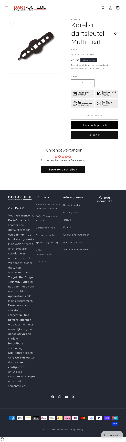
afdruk (67, 219)
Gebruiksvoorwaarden (76, 234)
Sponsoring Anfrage (47, 242)
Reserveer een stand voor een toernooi (48, 206)
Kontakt (68, 227)
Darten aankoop (45, 227)
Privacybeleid (71, 212)
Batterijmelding (72, 204)
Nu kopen (94, 134)
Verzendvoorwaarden (76, 249)
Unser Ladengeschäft (44, 251)
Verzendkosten (103, 65)
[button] (6, 8)
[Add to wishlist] (116, 33)
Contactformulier (46, 235)
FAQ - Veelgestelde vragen (47, 218)
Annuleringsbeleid (73, 242)
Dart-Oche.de (57, 430)
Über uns (41, 261)
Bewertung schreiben (63, 169)
